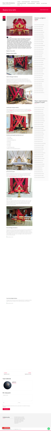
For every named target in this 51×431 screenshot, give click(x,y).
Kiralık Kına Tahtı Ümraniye (13, 48)
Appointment (16, 429)
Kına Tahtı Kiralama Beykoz (39, 39)
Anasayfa (41, 9)
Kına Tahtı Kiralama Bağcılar (39, 30)
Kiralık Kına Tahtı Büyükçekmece (24, 41)
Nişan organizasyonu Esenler (39, 135)
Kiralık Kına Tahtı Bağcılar (13, 39)
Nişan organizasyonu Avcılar (39, 111)
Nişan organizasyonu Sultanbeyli (40, 164)
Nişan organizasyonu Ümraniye (40, 173)
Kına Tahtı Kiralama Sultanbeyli (40, 79)
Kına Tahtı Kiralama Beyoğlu (39, 43)
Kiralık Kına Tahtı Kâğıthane (27, 44)
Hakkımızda (38, 3)
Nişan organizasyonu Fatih (39, 141)
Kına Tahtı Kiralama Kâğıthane (40, 64)
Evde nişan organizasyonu (31, 3)
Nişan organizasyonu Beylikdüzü (40, 126)
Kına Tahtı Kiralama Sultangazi (40, 81)
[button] (48, 428)
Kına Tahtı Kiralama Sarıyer (39, 75)
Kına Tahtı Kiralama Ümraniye (40, 88)
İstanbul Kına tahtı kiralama (35, 1)
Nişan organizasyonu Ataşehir (40, 109)
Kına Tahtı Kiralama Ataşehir (39, 26)
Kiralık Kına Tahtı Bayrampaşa (25, 40)
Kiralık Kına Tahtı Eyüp (16, 43)
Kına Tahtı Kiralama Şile (39, 83)
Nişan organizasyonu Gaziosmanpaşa (41, 143)
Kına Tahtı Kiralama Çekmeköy (40, 49)
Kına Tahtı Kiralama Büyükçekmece (40, 45)
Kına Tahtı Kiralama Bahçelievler (40, 32)
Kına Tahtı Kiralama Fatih (39, 56)
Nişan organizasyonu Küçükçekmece (40, 152)
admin (11, 37)
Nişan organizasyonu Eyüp (39, 139)
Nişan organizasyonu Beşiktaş (40, 122)
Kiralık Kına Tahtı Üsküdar (22, 48)
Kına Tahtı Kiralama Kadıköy (39, 62)
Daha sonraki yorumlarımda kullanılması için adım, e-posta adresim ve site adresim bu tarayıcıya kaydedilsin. (16, 406)
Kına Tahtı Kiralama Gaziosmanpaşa (40, 58)
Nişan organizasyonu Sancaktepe (40, 158)
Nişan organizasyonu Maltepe (40, 154)
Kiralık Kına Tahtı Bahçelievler (22, 39)
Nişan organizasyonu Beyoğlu (39, 128)
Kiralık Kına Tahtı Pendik (13, 45)
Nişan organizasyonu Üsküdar (40, 175)
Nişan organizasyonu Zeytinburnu (40, 177)
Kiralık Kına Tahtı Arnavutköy (12, 38)
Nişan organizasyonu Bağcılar (39, 113)
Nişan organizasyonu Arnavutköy (40, 107)
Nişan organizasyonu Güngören (40, 145)
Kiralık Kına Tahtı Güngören (18, 44)
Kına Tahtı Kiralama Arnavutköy (40, 24)
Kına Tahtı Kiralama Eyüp (39, 54)
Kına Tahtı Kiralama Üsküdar (39, 90)
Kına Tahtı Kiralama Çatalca (39, 47)
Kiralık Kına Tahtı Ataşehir (21, 38)
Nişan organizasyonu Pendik (39, 156)
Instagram (18, 1)
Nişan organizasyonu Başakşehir (40, 118)
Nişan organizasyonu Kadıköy (39, 147)
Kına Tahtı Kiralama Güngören (40, 60)
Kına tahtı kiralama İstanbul (26, 1)
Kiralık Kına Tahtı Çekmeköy (17, 42)
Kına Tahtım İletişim (44, 3)
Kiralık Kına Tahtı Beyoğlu (14, 41)
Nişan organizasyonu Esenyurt (40, 137)
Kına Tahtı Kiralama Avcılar (39, 28)
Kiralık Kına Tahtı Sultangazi (22, 47)
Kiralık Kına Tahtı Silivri (21, 46)
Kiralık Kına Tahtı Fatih (24, 43)
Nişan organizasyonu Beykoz (39, 124)
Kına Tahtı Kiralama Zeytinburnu (40, 92)
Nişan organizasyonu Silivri (39, 162)
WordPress (10, 429)
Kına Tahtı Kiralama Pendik (39, 71)
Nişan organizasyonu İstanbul (21, 3)
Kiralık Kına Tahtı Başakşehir (16, 40)
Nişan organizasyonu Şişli (39, 169)
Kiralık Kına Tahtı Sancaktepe (22, 45)
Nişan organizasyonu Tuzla (39, 171)
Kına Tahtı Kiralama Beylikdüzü (40, 41)
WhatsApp (11, 110)
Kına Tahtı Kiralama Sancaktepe (40, 73)
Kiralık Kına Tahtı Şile (14, 46)
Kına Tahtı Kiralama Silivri (39, 77)
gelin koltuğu (29, 110)
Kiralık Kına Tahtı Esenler (25, 42)
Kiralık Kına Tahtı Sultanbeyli (13, 47)
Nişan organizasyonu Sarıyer (39, 160)
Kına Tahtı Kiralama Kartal (39, 66)
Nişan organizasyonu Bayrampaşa (40, 120)
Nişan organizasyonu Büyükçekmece (40, 130)
